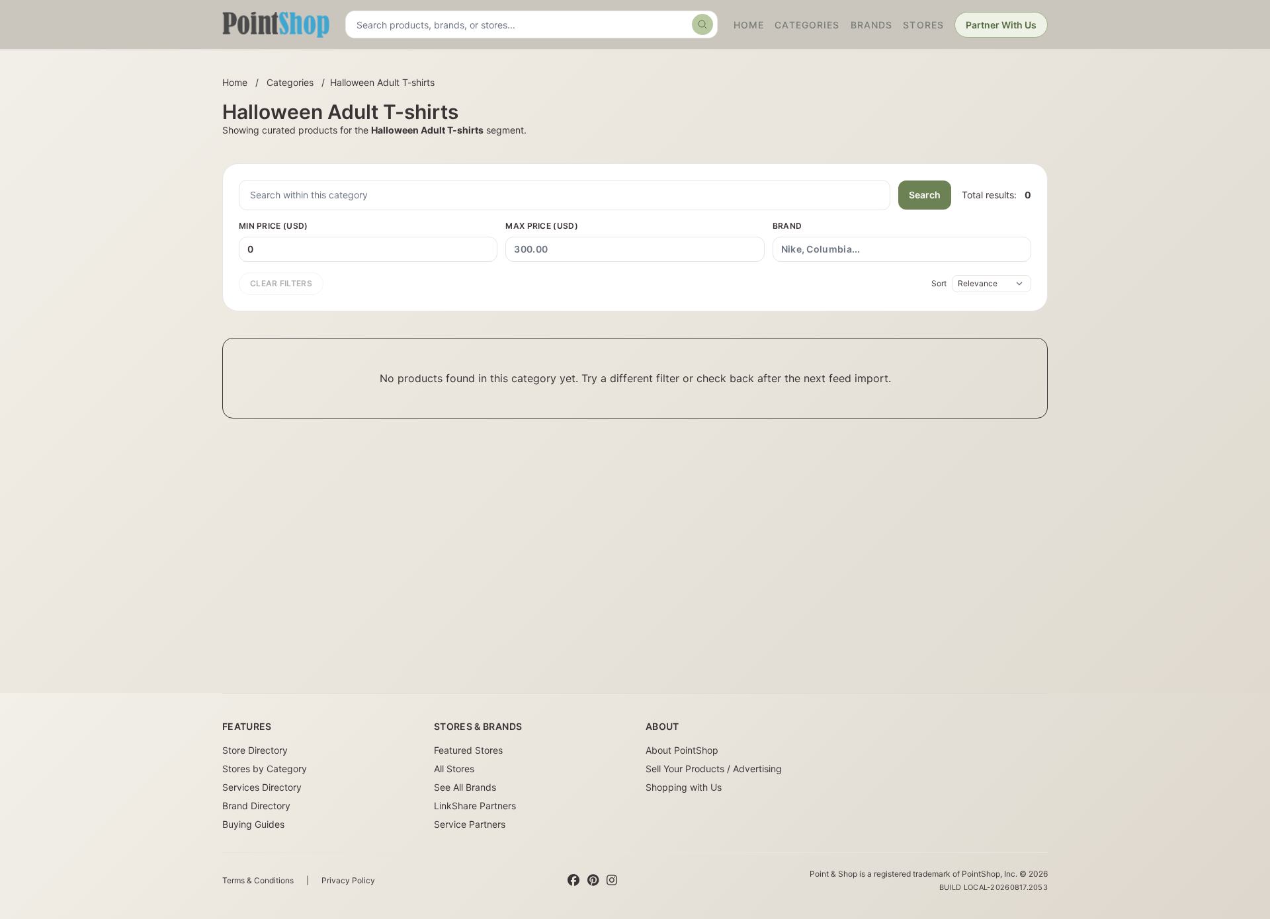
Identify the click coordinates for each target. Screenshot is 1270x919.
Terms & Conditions (258, 880)
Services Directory (262, 787)
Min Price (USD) (273, 226)
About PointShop (682, 750)
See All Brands (465, 787)
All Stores (454, 768)
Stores (923, 24)
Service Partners (469, 824)
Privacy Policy (348, 880)
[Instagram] (612, 880)
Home (749, 24)
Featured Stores (468, 750)
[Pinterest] (593, 880)
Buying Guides (253, 824)
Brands (872, 24)
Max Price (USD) (541, 226)
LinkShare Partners (475, 805)
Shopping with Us (684, 787)
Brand (787, 226)
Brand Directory (256, 805)
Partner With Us (1001, 24)
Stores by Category (264, 768)
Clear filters (281, 283)
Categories (807, 24)
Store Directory (255, 750)
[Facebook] (573, 880)
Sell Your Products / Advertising (714, 768)
